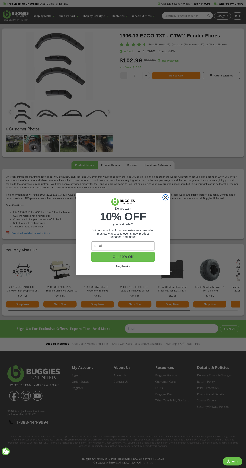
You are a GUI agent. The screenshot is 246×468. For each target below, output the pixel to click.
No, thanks (123, 266)
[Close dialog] (165, 197)
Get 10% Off (123, 257)
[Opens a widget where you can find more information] (232, 461)
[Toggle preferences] (6, 451)
